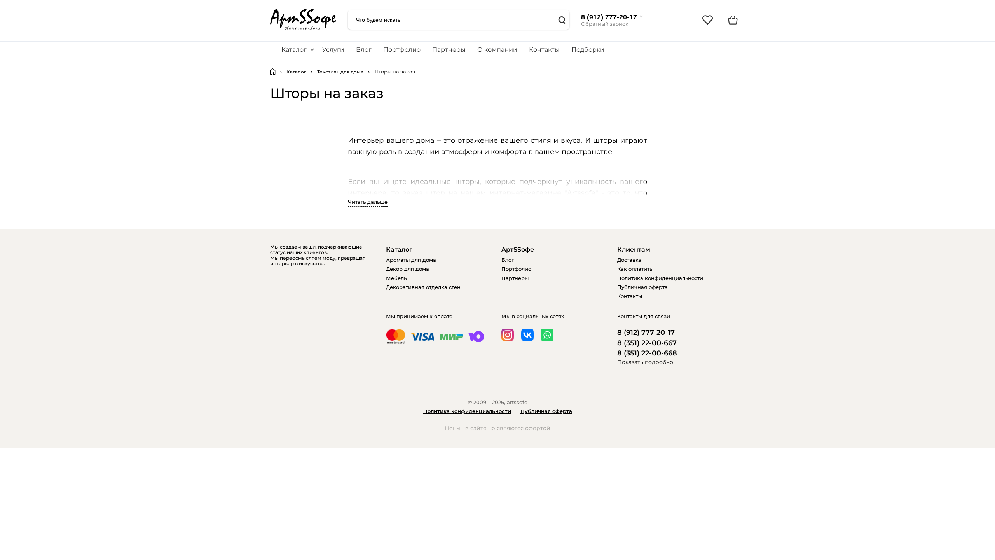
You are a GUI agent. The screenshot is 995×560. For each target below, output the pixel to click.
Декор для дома (407, 269)
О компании (497, 49)
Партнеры (449, 49)
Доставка (629, 260)
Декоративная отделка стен (423, 287)
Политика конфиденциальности (660, 278)
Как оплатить (634, 269)
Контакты (544, 49)
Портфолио (402, 49)
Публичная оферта (642, 287)
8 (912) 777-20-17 (609, 17)
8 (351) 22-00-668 (647, 353)
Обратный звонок (604, 24)
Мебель (396, 278)
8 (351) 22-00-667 (647, 343)
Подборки (587, 49)
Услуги (333, 49)
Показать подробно (645, 362)
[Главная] (273, 71)
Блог (364, 49)
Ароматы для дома (411, 260)
